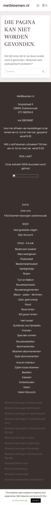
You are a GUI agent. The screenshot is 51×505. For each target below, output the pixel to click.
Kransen (26, 330)
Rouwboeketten (25, 341)
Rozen (26, 273)
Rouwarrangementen (27, 289)
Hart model (27, 320)
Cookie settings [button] (19, 500)
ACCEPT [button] (35, 500)
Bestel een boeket (25, 249)
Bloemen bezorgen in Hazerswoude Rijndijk (25, 430)
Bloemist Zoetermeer (17, 474)
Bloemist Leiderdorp (16, 468)
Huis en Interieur (25, 362)
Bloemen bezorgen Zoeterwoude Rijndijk (24, 455)
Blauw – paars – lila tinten (28, 294)
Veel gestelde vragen (25, 229)
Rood (28, 304)
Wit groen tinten (28, 314)
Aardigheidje (27, 268)
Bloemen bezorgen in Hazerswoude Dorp (25, 420)
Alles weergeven (26, 254)
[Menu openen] (38, 5)
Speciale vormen (26, 335)
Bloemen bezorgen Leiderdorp (22, 443)
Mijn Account (25, 234)
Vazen (26, 387)
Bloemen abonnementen (27, 351)
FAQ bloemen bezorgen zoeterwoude (25, 215)
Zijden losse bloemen (27, 367)
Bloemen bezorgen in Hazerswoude (25, 413)
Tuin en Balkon (25, 279)
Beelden (27, 372)
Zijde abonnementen (27, 356)
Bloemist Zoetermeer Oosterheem (24, 479)
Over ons (26, 210)
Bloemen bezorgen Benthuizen (22, 408)
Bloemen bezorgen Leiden (20, 437)
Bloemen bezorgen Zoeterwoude (24, 402)
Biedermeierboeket (27, 263)
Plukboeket (26, 259)
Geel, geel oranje (28, 299)
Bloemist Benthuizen (16, 463)
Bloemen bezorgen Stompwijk (22, 448)
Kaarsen (26, 377)
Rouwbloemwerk (25, 284)
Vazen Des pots (26, 392)
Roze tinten (28, 309)
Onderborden (26, 382)
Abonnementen (26, 346)
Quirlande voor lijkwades (27, 325)
